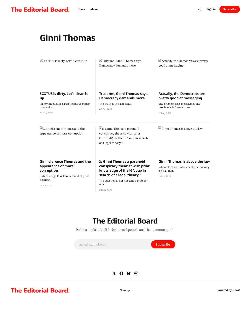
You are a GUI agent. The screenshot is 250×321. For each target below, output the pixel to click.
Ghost (236, 290)
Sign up (125, 290)
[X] (114, 273)
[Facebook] (121, 273)
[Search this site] (199, 9)
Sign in (211, 9)
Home (81, 9)
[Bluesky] (128, 273)
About (94, 9)
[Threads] (136, 273)
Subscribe (229, 9)
